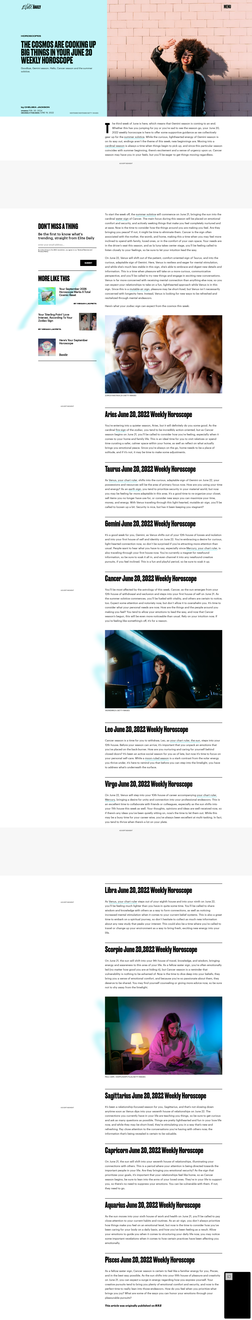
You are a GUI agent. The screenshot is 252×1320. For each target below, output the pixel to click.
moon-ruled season (157, 758)
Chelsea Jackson (37, 107)
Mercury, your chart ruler (201, 548)
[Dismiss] (247, 1274)
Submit (88, 263)
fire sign (121, 429)
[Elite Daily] (31, 6)
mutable (135, 289)
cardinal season (115, 145)
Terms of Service (83, 250)
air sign (144, 289)
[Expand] (227, 1274)
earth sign (135, 489)
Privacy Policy (43, 251)
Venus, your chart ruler (123, 480)
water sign (122, 218)
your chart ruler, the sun (185, 740)
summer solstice (134, 136)
